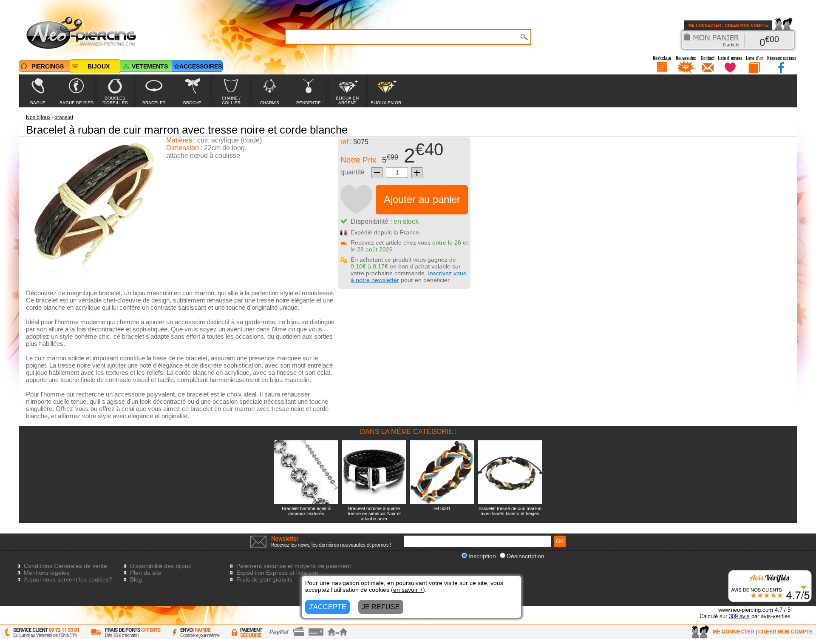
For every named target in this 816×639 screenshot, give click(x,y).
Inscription (482, 556)
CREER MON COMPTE (746, 25)
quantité (352, 172)
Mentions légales (46, 572)
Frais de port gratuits (264, 579)
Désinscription (525, 556)
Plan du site (146, 572)
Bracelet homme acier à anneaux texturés (306, 511)
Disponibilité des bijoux (160, 565)
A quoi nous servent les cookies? (68, 579)
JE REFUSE (381, 606)
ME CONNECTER (704, 25)
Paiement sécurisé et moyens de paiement (293, 565)
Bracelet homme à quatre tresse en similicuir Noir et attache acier (374, 513)
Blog (136, 579)
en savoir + (408, 589)
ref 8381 (442, 508)
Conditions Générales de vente (65, 565)
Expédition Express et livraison (277, 572)
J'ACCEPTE (327, 606)
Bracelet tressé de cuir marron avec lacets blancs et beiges (510, 511)
